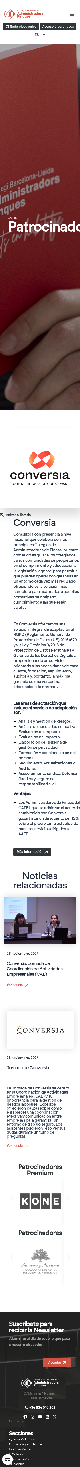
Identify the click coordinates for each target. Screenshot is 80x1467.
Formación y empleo (23, 1444)
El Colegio (16, 1454)
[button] (11, 1198)
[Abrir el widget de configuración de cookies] (7, 1459)
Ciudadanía (16, 1464)
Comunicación (19, 1459)
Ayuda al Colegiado (22, 1439)
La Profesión (17, 1449)
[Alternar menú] (72, 14)
